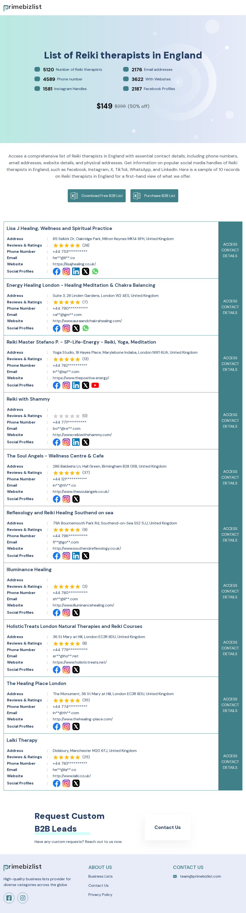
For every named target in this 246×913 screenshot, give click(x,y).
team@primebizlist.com (200, 876)
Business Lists (100, 876)
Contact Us (167, 827)
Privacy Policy (100, 894)
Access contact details (230, 250)
